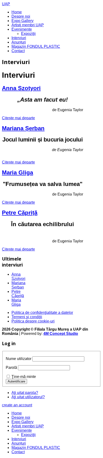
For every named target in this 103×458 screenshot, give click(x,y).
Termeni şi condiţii (26, 317)
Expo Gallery (22, 21)
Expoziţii (28, 34)
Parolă (11, 367)
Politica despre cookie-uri (33, 321)
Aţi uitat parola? (24, 393)
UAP (6, 4)
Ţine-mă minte (23, 377)
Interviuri (18, 38)
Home (16, 12)
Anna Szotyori (21, 88)
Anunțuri (18, 42)
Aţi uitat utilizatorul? (28, 397)
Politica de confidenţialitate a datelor (42, 313)
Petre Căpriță (19, 212)
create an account (17, 405)
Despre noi (20, 16)
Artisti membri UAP (27, 25)
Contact (18, 51)
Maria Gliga (17, 172)
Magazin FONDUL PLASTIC (35, 46)
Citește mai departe (18, 118)
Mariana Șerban (23, 128)
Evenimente (21, 29)
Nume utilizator (18, 359)
